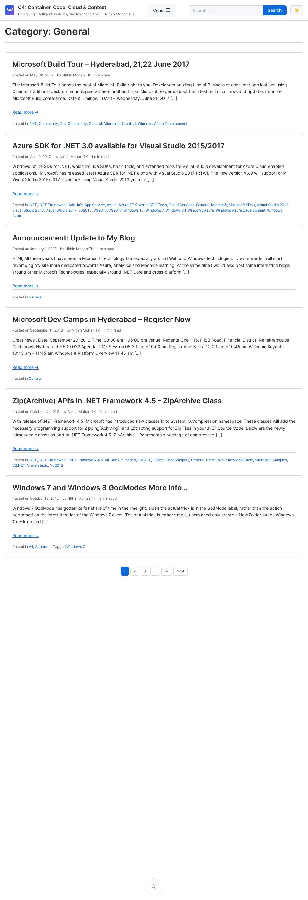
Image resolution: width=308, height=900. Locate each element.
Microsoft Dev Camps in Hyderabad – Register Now (101, 319)
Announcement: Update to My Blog (74, 238)
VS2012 (56, 465)
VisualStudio (37, 465)
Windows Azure (201, 210)
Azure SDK (128, 205)
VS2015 (100, 210)
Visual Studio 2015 (28, 210)
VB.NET (18, 465)
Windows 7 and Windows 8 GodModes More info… (100, 487)
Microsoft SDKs (242, 205)
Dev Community (73, 123)
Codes (158, 460)
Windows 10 (133, 210)
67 (167, 571)
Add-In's (76, 205)
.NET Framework (53, 205)
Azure (112, 205)
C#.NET (144, 460)
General (95, 123)
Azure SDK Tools (153, 205)
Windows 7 (155, 210)
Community (48, 123)
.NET (33, 123)
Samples (280, 460)
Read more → (25, 112)
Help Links (215, 460)
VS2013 (85, 210)
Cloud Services (181, 205)
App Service (95, 205)
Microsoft (112, 123)
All (107, 460)
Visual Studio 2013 (272, 205)
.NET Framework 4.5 (86, 460)
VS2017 (115, 210)
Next (180, 571)
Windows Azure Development (162, 123)
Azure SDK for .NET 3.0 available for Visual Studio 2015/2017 (118, 145)
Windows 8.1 (175, 210)
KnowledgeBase (239, 460)
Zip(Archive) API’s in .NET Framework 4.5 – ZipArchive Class (117, 400)
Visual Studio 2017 (60, 210)
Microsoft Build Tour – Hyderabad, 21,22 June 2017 (101, 64)
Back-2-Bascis (123, 460)
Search (275, 10)
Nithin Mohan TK (76, 75)
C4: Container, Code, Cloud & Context (62, 7)
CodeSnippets (177, 460)
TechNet (129, 123)
